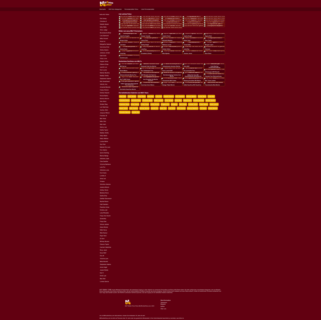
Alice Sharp (141, 96)
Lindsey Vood (193, 104)
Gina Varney (169, 100)
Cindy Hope (145, 104)
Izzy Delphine (180, 96)
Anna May (178, 100)
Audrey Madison (193, 108)
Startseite (102, 9)
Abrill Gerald (181, 108)
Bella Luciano (158, 100)
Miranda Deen (136, 100)
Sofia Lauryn (214, 104)
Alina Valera (135, 104)
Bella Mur (150, 96)
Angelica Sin (165, 104)
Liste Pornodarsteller (147, 9)
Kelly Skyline (134, 108)
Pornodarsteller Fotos (131, 9)
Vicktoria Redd (147, 100)
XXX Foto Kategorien (115, 9)
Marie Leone (123, 108)
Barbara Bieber (191, 96)
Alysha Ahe (135, 112)
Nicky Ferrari (155, 104)
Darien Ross (202, 96)
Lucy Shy (159, 96)
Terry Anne (182, 104)
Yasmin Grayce (168, 96)
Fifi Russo (203, 108)
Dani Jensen (132, 96)
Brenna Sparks (210, 100)
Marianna (174, 104)
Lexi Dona (172, 108)
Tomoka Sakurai (125, 112)
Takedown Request (163, 303)
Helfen (162, 306)
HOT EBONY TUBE (105, 289)
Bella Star (163, 108)
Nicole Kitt (154, 108)
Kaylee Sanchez (199, 100)
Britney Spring (144, 108)
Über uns (163, 309)
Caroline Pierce (124, 100)
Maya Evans (187, 100)
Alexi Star (123, 96)
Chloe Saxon (204, 104)
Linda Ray (211, 96)
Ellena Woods (213, 108)
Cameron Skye (124, 104)
